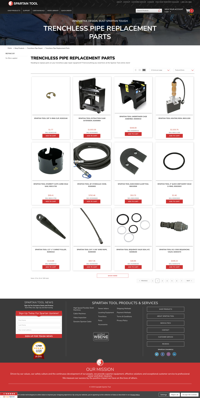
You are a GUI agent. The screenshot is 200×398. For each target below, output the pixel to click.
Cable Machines (79, 314)
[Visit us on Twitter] (157, 354)
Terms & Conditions (124, 316)
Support (26, 11)
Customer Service (165, 337)
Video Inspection (79, 318)
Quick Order (66, 11)
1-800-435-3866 (186, 2)
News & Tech (165, 323)
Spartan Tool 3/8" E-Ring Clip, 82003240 (51, 118)
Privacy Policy (122, 320)
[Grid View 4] (144, 70)
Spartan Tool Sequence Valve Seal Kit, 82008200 (133, 251)
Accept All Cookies (189, 394)
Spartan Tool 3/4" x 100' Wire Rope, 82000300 (92, 251)
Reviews (165, 344)
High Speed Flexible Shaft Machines (83, 309)
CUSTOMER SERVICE (139, 2)
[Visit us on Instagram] (168, 354)
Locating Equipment (106, 312)
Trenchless (102, 316)
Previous (144, 281)
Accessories (103, 324)
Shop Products (14, 11)
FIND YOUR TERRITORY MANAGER (167, 2)
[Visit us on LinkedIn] (174, 354)
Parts (100, 320)
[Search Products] (159, 11)
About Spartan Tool (165, 316)
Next (188, 281)
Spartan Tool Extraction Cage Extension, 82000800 (92, 119)
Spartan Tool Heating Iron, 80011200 (174, 118)
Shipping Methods (124, 308)
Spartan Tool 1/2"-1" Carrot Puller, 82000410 (50, 251)
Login (167, 12)
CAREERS (150, 2)
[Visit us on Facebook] (163, 354)
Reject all (174, 394)
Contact (165, 330)
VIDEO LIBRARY (52, 11)
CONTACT (126, 2)
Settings (163, 394)
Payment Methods (124, 312)
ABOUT (119, 2)
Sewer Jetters (103, 308)
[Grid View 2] (135, 70)
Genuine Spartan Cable (82, 322)
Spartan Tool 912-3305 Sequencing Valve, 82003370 (174, 251)
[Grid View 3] (140, 70)
